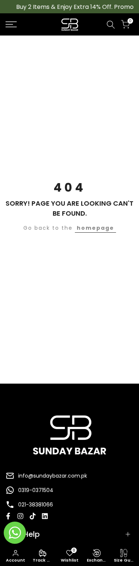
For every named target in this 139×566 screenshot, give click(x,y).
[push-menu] (11, 24)
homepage (95, 228)
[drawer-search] (111, 24)
